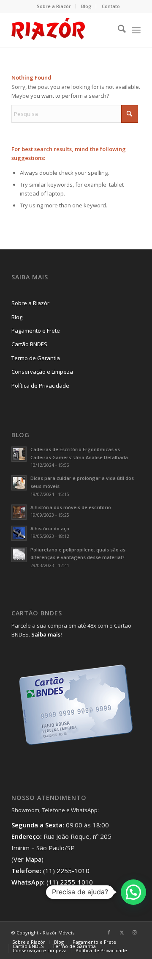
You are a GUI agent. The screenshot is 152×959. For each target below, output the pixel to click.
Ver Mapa (27, 859)
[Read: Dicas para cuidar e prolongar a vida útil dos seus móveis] (19, 483)
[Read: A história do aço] (19, 533)
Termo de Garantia (35, 358)
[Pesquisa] (117, 30)
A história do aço (49, 528)
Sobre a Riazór (54, 6)
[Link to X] (121, 932)
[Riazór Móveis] (63, 30)
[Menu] (136, 30)
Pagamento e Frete (35, 330)
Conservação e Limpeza (42, 371)
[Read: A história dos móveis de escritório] (19, 512)
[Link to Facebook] (109, 932)
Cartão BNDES (29, 344)
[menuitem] (54, 6)
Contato (111, 6)
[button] (133, 892)
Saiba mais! (46, 634)
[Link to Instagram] (134, 932)
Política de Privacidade (40, 385)
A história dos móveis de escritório (70, 507)
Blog (86, 6)
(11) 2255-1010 (66, 870)
